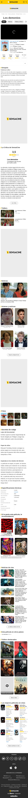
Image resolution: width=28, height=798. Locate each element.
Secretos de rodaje (8, 430)
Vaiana (21, 730)
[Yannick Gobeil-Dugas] (7, 338)
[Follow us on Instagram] (16, 758)
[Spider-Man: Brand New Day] (16, 707)
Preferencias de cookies (14, 787)
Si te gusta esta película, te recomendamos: (11, 515)
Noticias (4, 281)
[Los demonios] (5, 45)
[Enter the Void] (7, 546)
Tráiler (7, 715)
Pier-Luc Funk (17, 49)
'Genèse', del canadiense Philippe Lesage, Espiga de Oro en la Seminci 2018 (13, 301)
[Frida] (21, 526)
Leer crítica (14, 203)
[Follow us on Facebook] (8, 758)
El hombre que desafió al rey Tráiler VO (7, 693)
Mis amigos (24, 54)
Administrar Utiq (17, 786)
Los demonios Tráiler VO (20, 211)
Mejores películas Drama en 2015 (15, 557)
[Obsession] (3, 720)
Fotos (3, 411)
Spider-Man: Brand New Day (23, 706)
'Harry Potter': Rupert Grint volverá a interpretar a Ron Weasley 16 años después (21, 599)
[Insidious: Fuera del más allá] (3, 732)
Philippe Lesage (20, 44)
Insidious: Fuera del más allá (9, 731)
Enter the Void (7, 555)
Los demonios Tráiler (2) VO (20, 220)
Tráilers (4, 208)
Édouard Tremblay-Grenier (7, 326)
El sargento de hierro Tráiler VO (21, 675)
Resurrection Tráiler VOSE (20, 657)
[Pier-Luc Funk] (21, 316)
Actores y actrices (8, 306)
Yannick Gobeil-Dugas (7, 348)
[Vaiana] (16, 732)
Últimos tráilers (14, 697)
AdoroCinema (19, 777)
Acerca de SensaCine (5, 784)
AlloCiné (6, 775)
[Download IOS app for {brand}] (12, 767)
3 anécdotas (16, 497)
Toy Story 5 (22, 717)
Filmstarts (18, 775)
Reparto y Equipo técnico (14, 354)
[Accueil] (13, 2)
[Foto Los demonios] (4, 416)
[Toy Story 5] (16, 720)
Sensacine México (12, 779)
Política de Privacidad (8, 786)
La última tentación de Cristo (8, 535)
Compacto (16, 492)
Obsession (8, 717)
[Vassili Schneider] (21, 338)
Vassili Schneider (21, 348)
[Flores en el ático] (21, 546)
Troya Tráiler (7, 675)
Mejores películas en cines (14, 745)
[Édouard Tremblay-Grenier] (7, 316)
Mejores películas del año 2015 (15, 556)
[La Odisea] (3, 707)
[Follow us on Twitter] (12, 758)
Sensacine (17, 54)
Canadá (15, 490)
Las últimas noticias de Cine (14, 626)
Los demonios (6, 634)
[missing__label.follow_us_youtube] (4, 758)
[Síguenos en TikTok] (20, 758)
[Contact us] (24, 758)
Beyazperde (6, 777)
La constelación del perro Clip (7, 657)
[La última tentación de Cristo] (7, 526)
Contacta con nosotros (15, 784)
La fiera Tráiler (21, 693)
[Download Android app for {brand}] (16, 767)
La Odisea (8, 705)
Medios (4, 54)
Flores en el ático (21, 555)
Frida (21, 535)
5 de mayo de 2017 (14, 41)
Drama (15, 42)
